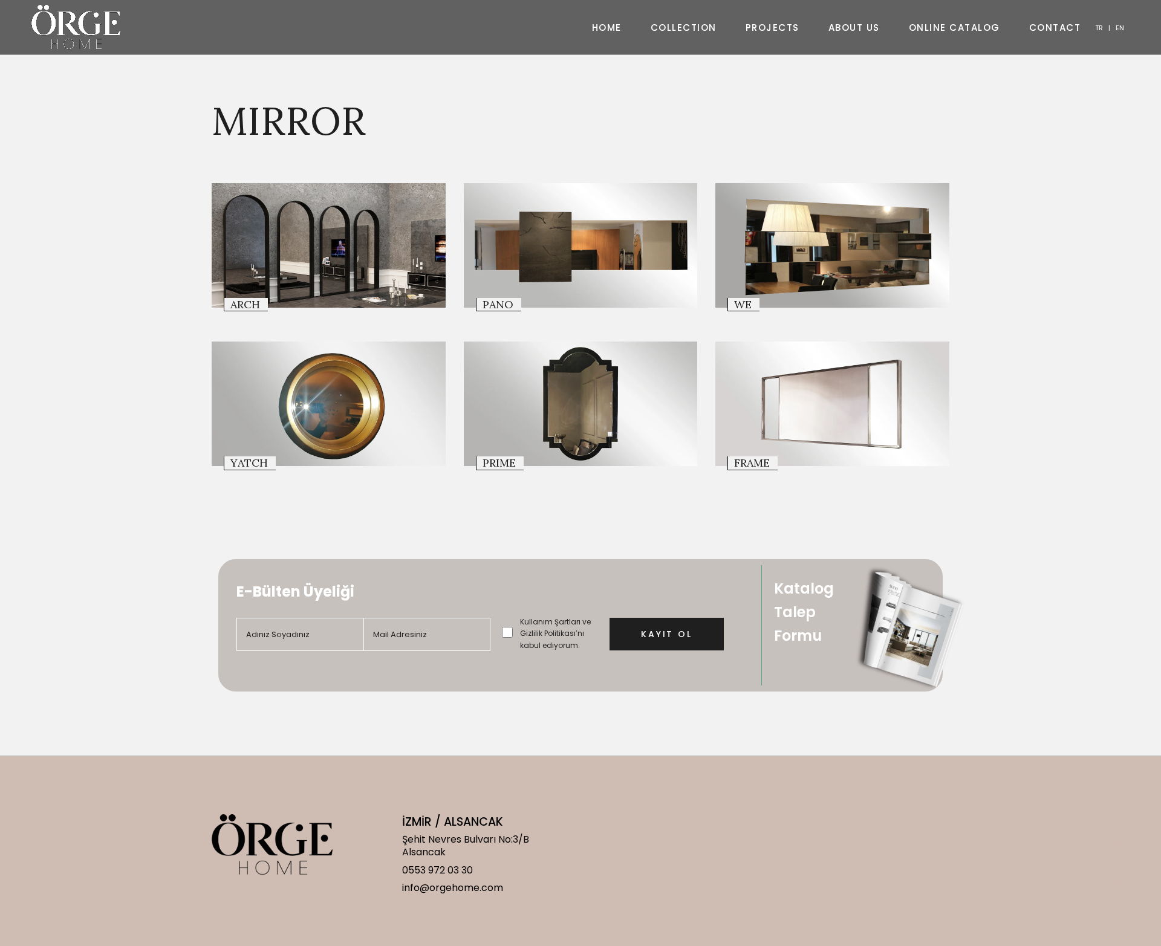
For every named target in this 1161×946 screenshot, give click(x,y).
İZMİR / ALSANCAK (452, 821)
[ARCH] (329, 245)
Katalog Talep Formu (804, 612)
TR (1099, 28)
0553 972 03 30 (437, 870)
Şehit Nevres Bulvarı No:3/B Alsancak (465, 846)
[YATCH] (329, 404)
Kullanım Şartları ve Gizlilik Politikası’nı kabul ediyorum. (555, 633)
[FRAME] (832, 404)
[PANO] (581, 245)
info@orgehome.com (452, 887)
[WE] (832, 245)
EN (1120, 28)
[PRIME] (581, 404)
